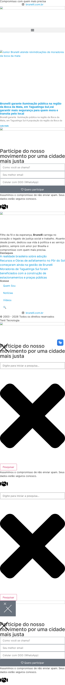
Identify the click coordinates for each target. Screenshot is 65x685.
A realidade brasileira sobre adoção (23, 256)
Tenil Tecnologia (9, 320)
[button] (32, 30)
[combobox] (32, 365)
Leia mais (4, 126)
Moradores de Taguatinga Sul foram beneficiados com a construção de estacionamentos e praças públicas (24, 273)
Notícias (8, 292)
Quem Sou (9, 285)
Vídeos (7, 300)
